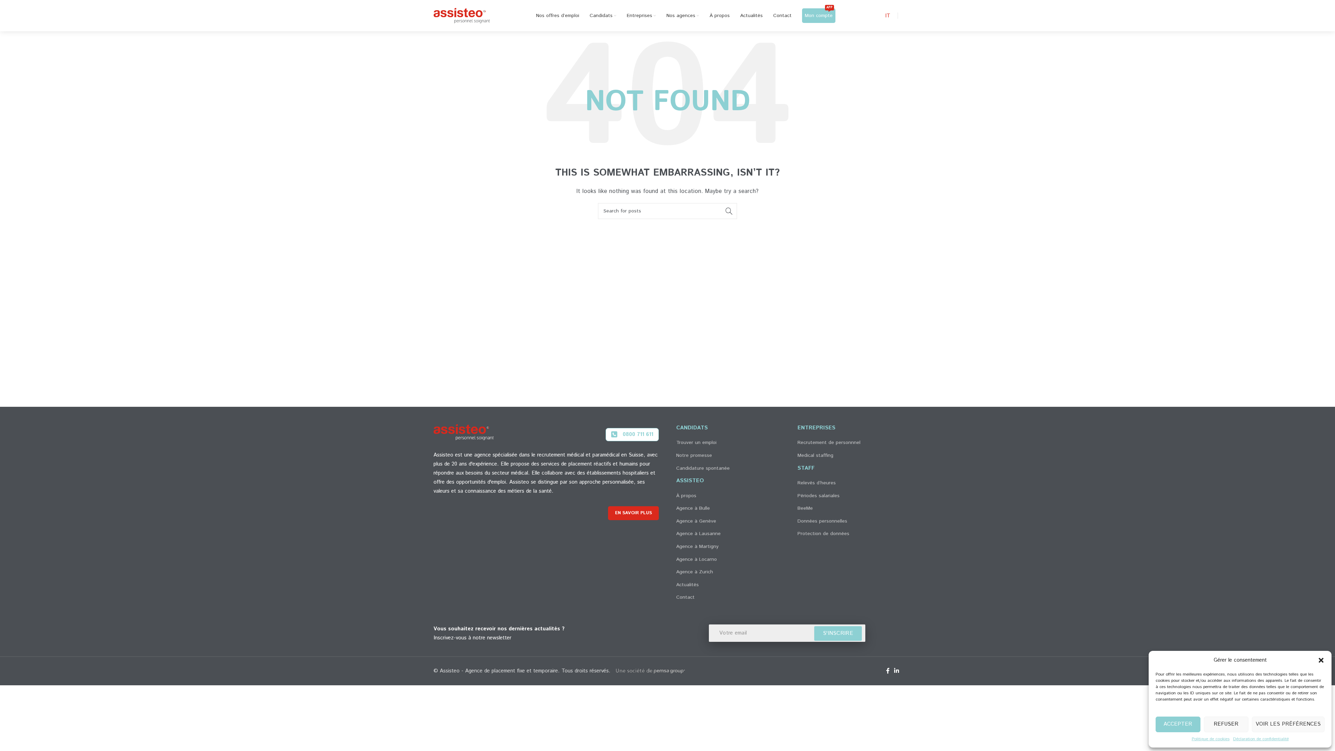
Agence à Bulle (693, 508)
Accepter (1178, 724)
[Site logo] (462, 15)
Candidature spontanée (703, 468)
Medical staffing (815, 455)
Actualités (687, 584)
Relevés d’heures (817, 482)
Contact (685, 597)
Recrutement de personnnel (829, 442)
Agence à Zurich (694, 571)
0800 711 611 (638, 434)
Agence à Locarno (696, 559)
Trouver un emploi (696, 442)
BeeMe (805, 508)
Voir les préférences (1288, 724)
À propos (686, 495)
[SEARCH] (729, 211)
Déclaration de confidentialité (1261, 739)
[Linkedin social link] (896, 671)
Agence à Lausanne (698, 533)
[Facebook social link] (888, 671)
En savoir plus (633, 513)
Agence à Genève (696, 521)
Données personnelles (822, 521)
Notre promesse (694, 455)
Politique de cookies (1211, 739)
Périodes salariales (819, 495)
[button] (1321, 660)
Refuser (1226, 724)
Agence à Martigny (697, 546)
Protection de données (823, 533)
